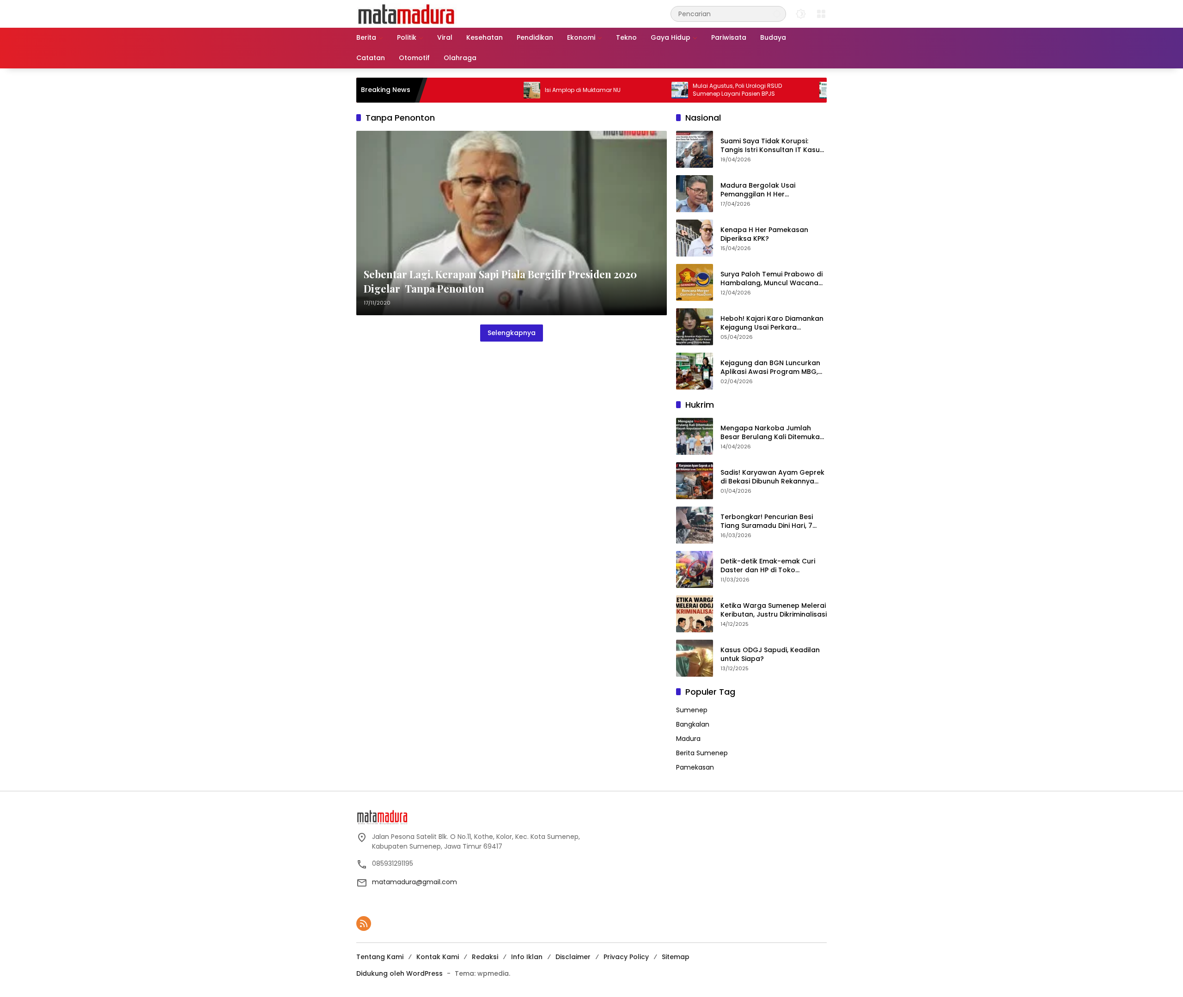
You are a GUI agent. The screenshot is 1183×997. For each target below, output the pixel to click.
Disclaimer (573, 956)
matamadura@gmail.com (414, 882)
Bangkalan (692, 724)
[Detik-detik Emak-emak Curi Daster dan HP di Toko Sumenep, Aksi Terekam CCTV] (694, 569)
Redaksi (485, 956)
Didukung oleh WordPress (399, 973)
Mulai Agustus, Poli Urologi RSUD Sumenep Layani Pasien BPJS (703, 90)
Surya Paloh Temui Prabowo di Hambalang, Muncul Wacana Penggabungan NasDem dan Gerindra (771, 279)
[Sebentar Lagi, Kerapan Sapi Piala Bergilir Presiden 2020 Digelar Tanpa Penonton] (511, 223)
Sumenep (691, 710)
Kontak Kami (437, 956)
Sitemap (675, 956)
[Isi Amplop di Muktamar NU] (497, 90)
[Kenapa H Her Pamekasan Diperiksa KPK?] (694, 238)
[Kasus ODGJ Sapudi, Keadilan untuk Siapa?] (694, 658)
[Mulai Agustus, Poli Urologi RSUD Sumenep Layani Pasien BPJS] (645, 90)
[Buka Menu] (821, 13)
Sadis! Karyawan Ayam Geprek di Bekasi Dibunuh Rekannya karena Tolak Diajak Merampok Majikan (773, 477)
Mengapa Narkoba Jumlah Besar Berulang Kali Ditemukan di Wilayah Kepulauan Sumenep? (772, 433)
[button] (777, 13)
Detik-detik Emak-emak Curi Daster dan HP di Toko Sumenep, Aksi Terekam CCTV (770, 566)
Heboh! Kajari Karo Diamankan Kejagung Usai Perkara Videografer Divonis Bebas (771, 323)
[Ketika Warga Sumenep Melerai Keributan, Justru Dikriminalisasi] (694, 613)
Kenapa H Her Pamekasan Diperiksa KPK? (764, 235)
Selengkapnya (512, 332)
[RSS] (363, 923)
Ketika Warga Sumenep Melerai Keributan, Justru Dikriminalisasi (773, 610)
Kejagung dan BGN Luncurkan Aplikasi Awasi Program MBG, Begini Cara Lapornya (770, 368)
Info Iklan (527, 956)
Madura (688, 738)
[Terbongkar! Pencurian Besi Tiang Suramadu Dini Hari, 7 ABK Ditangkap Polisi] (694, 525)
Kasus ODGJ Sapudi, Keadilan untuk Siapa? (770, 655)
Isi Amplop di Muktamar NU (548, 90)
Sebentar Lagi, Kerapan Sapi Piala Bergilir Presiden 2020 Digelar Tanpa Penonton (500, 281)
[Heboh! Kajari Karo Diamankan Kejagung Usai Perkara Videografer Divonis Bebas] (694, 326)
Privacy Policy (626, 956)
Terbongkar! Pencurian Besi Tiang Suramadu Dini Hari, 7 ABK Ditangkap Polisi (766, 522)
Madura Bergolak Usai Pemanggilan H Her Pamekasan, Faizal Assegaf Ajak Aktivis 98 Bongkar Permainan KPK (766, 190)
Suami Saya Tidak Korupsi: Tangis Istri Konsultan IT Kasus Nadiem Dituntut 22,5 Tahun (771, 146)
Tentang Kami (379, 956)
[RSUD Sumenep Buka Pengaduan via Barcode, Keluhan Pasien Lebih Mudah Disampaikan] (793, 90)
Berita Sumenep (702, 753)
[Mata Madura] (406, 13)
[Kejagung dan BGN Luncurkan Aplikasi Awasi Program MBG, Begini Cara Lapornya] (694, 371)
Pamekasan (695, 767)
